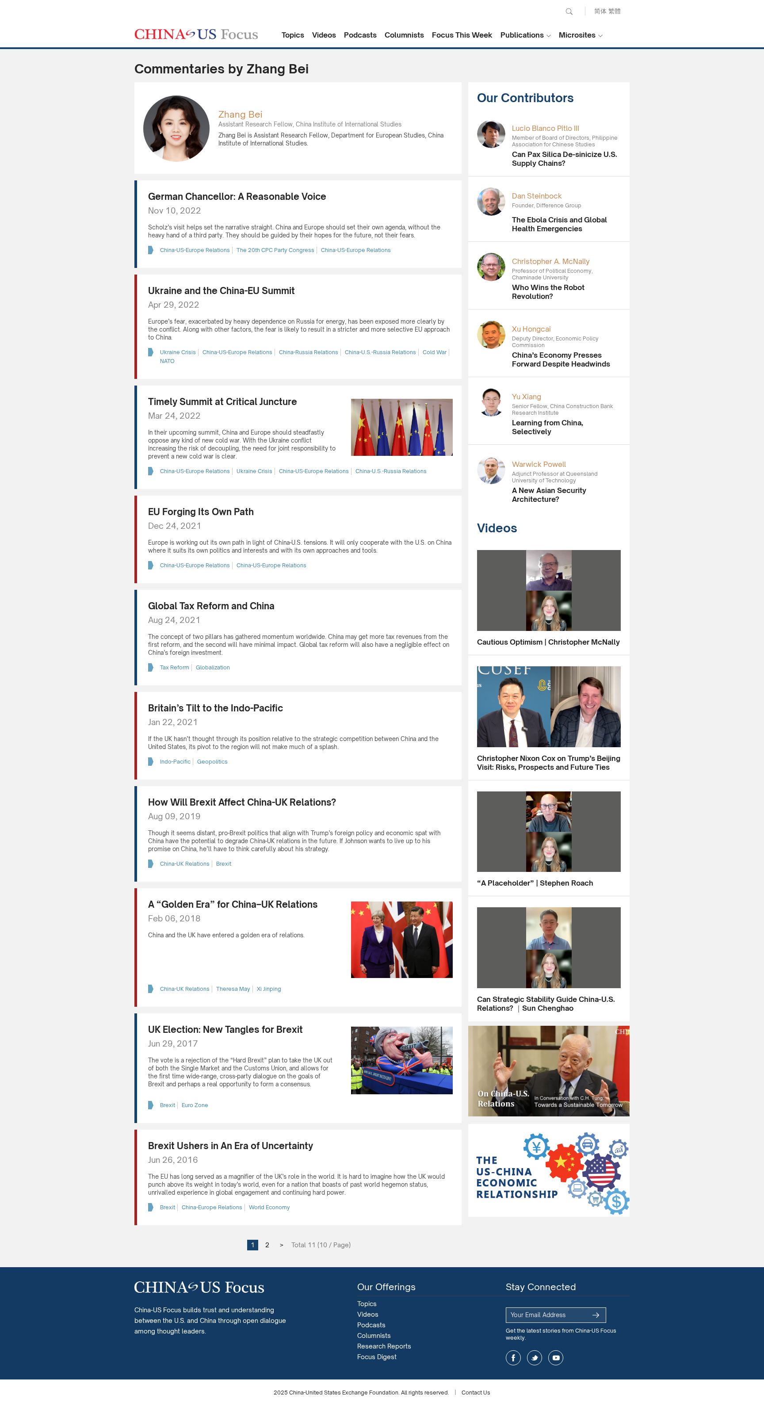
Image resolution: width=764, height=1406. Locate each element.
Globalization (213, 667)
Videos (324, 35)
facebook (513, 1357)
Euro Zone (195, 1105)
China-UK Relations (185, 863)
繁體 (614, 11)
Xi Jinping (269, 989)
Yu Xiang (526, 396)
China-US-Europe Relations (195, 250)
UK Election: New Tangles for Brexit (225, 1029)
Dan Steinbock (537, 195)
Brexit (223, 863)
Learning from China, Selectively (547, 427)
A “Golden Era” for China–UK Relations (233, 904)
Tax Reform (174, 667)
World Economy (269, 1207)
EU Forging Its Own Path (201, 511)
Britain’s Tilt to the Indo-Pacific (215, 708)
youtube (555, 1357)
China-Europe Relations (212, 1207)
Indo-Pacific (175, 761)
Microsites (577, 35)
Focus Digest (377, 1356)
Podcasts (360, 35)
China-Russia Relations (308, 352)
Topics (293, 35)
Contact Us (476, 1392)
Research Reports (384, 1346)
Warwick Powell (539, 464)
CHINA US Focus (196, 34)
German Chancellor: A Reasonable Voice (237, 196)
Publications (522, 35)
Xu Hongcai (531, 329)
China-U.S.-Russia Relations (380, 352)
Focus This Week (462, 35)
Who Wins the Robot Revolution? (548, 292)
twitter (534, 1357)
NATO (167, 361)
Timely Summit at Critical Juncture (222, 401)
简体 (600, 11)
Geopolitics (212, 761)
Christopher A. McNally (551, 261)
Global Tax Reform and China (211, 605)
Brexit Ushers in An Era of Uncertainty (230, 1145)
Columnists (404, 35)
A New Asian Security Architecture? (549, 495)
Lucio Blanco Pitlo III (545, 128)
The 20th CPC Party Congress (275, 250)
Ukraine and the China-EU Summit (221, 290)
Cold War (435, 352)
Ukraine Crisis (178, 352)
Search (569, 11)
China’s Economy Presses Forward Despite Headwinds (561, 359)
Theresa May (233, 989)
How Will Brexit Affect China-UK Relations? (242, 802)
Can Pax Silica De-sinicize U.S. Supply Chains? (564, 159)
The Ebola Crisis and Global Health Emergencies (559, 224)
